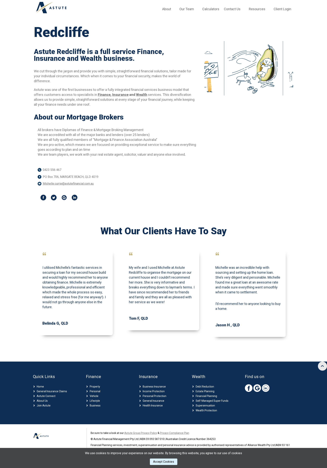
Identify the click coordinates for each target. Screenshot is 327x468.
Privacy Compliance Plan (174, 432)
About (166, 9)
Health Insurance (153, 405)
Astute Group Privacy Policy (140, 432)
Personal (95, 391)
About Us (42, 400)
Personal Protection (154, 396)
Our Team (186, 9)
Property (95, 386)
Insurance (120, 95)
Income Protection (154, 391)
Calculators (210, 9)
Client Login (282, 9)
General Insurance (153, 400)
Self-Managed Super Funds (212, 400)
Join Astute (44, 405)
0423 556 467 (52, 170)
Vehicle (94, 396)
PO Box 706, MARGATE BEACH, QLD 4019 (70, 177)
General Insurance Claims (52, 391)
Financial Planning (206, 396)
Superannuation (205, 405)
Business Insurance (154, 386)
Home (40, 386)
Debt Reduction (205, 386)
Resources (257, 9)
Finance (104, 95)
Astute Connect (46, 396)
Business (95, 405)
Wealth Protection (206, 410)
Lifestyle (95, 400)
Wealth (141, 95)
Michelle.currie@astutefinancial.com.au (68, 183)
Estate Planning (205, 391)
